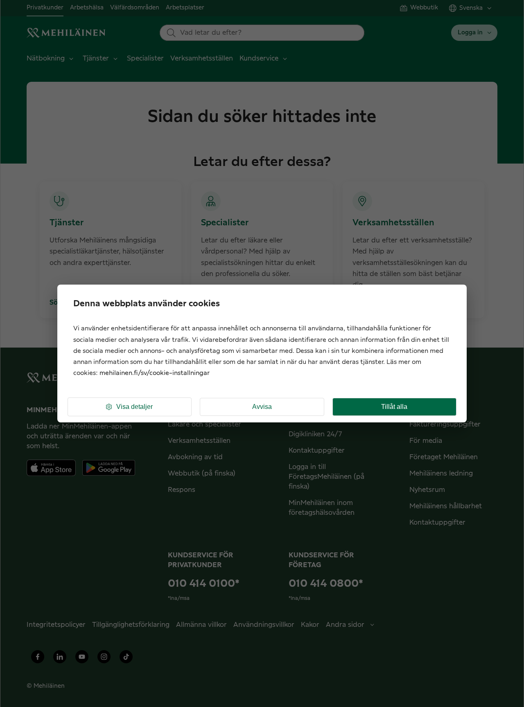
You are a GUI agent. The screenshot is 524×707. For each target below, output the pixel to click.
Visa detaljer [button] (134, 406)
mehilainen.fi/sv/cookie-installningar (154, 373)
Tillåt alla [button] (394, 406)
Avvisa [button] (262, 406)
